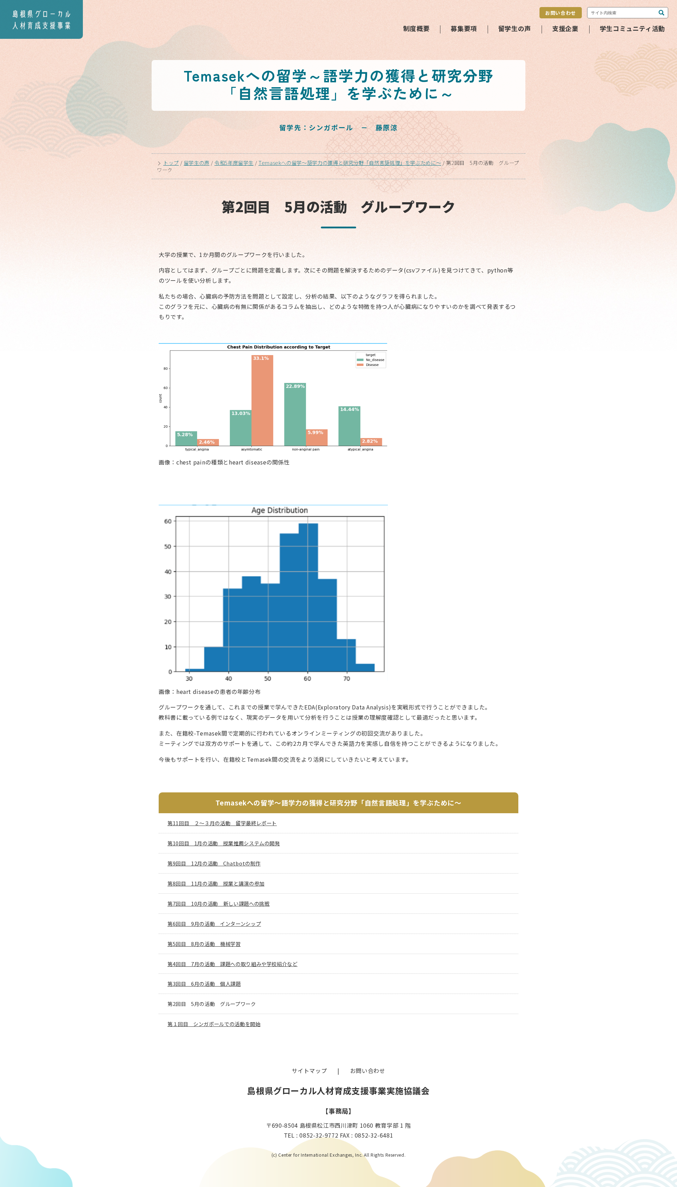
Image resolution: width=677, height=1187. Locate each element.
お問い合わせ (560, 12)
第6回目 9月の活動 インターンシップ (214, 923)
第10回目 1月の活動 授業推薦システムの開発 (223, 843)
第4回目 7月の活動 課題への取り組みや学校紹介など (232, 963)
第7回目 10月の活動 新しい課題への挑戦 (218, 903)
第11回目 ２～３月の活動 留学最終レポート (222, 823)
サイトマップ (309, 1070)
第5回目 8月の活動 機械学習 (204, 943)
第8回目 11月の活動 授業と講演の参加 (215, 883)
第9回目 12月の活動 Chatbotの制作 (214, 863)
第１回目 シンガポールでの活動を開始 (214, 1023)
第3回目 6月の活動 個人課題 (204, 983)
